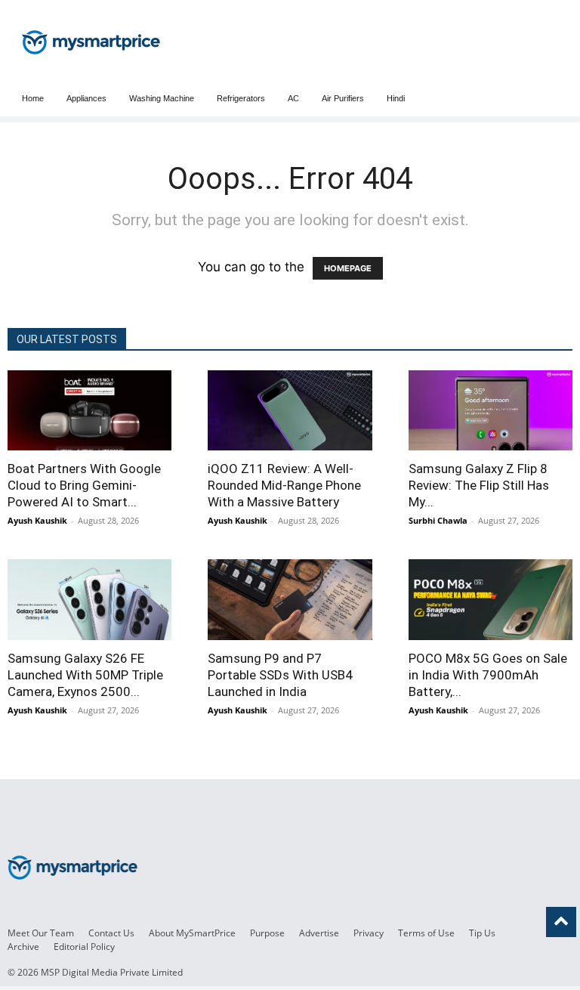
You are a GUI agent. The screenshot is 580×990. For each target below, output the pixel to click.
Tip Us (482, 933)
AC (293, 98)
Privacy (368, 933)
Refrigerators (241, 98)
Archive (23, 946)
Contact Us (111, 933)
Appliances (86, 98)
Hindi (396, 98)
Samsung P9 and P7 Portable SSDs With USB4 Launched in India (280, 675)
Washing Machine (161, 98)
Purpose (267, 933)
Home (33, 98)
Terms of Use (426, 933)
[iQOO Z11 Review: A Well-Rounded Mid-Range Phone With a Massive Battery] (290, 410)
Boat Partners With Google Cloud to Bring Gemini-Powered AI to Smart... (84, 485)
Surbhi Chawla (438, 520)
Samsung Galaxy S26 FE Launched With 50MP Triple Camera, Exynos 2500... (85, 675)
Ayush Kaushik (37, 520)
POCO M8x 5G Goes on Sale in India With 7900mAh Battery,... (488, 675)
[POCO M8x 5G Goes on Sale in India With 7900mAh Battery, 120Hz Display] (490, 599)
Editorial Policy (84, 946)
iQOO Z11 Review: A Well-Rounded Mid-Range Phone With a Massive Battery (284, 485)
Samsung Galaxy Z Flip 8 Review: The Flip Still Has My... (479, 485)
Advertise (319, 933)
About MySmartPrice (192, 933)
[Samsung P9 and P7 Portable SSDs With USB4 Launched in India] (290, 599)
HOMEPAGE (348, 268)
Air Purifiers (343, 98)
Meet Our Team (41, 933)
